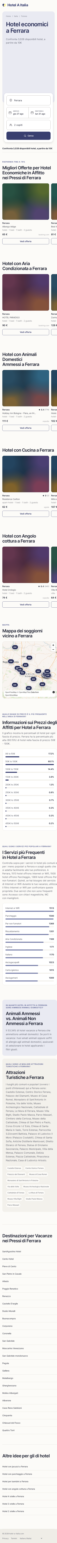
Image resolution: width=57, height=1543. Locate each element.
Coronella (6, 1333)
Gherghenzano (9, 1385)
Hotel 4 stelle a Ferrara (13, 1496)
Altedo (5, 1281)
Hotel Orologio (9, 590)
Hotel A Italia (17, 5)
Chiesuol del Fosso (11, 1423)
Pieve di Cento (9, 1266)
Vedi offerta (25, 241)
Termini (14, 1538)
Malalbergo (7, 1378)
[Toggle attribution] (53, 692)
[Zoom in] (53, 645)
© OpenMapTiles (24, 692)
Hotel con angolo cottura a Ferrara (18, 1489)
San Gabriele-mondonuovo (15, 1356)
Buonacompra (9, 1318)
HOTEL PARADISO (11, 317)
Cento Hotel (8, 1259)
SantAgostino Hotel (11, 1251)
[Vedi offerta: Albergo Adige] (25, 201)
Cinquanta (7, 1415)
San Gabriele (8, 1341)
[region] (29, 670)
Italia (16, 16)
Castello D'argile (10, 1303)
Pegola (5, 1363)
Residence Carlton (11, 499)
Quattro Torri (8, 1430)
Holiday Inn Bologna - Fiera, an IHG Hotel (21, 413)
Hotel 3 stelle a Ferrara (13, 1504)
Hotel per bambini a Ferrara (15, 1481)
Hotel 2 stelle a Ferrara (13, 1511)
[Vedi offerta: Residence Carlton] (25, 474)
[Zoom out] (53, 649)
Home (8, 16)
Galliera (5, 1370)
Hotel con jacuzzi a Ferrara (15, 1466)
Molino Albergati (10, 1393)
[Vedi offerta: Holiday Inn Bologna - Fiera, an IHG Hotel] (25, 388)
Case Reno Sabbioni (12, 1408)
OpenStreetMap (11, 695)
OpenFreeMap (11, 692)
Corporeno (7, 1326)
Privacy (5, 1538)
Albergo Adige (9, 226)
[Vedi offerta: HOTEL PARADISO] (25, 292)
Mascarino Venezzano (13, 1348)
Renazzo (6, 1296)
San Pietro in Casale (11, 1274)
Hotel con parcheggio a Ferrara (17, 1474)
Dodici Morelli (8, 1311)
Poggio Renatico (10, 1288)
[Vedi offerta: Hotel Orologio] (25, 565)
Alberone (6, 1400)
